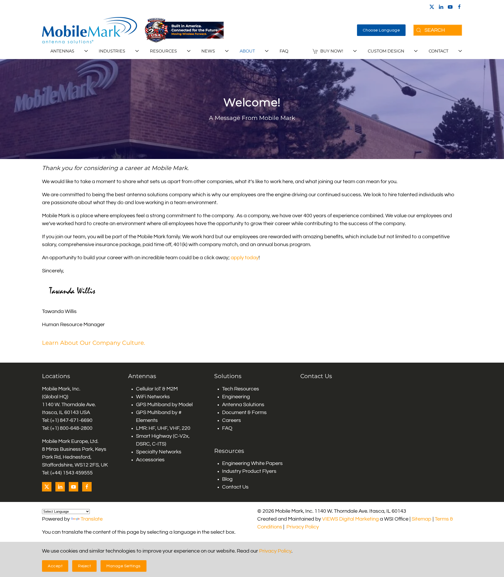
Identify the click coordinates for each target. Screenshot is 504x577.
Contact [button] (438, 51)
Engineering (236, 396)
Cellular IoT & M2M (157, 388)
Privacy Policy (302, 527)
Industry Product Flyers (249, 471)
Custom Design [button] (386, 51)
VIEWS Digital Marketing (350, 519)
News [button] (208, 51)
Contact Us (235, 487)
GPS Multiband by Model (164, 404)
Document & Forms (244, 412)
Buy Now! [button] (331, 51)
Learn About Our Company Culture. (93, 342)
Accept (55, 566)
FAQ (284, 51)
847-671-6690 (76, 420)
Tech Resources (240, 388)
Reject (84, 566)
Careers (231, 420)
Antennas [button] (62, 51)
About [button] (247, 51)
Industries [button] (112, 51)
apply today (245, 257)
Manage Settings (123, 566)
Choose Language (381, 30)
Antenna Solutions (243, 404)
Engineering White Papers (252, 463)
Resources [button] (163, 51)
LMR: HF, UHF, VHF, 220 (163, 428)
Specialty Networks (158, 451)
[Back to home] (89, 30)
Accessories (150, 459)
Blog (227, 479)
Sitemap (422, 519)
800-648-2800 (76, 428)
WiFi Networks (153, 396)
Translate (92, 519)
